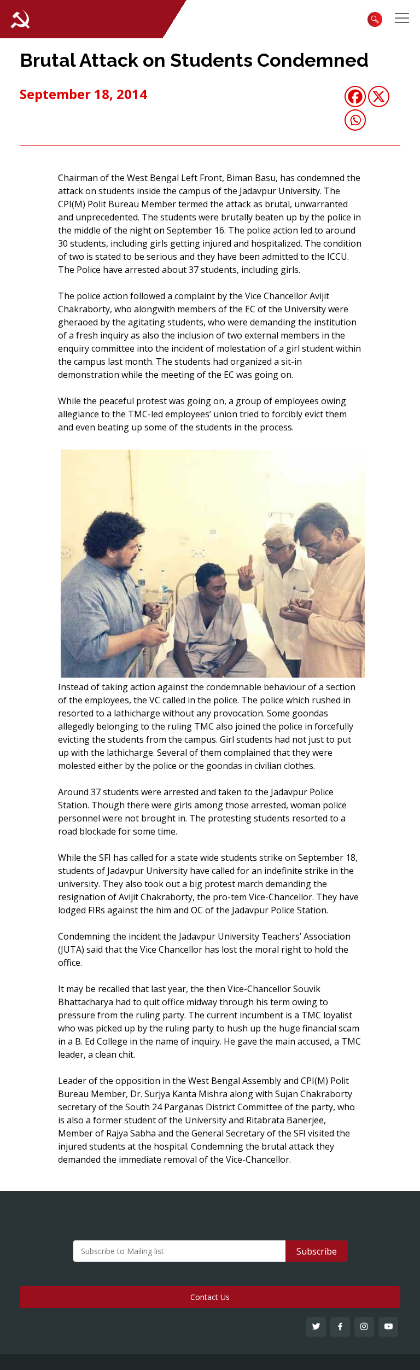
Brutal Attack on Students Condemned (194, 60)
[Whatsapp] (355, 120)
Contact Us (210, 1297)
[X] (378, 96)
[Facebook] (355, 96)
